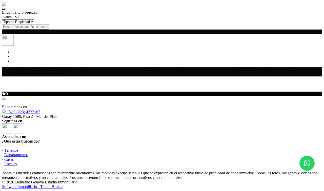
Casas (9, 159)
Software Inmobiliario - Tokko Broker (32, 186)
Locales (10, 164)
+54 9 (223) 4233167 (23, 112)
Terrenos (11, 150)
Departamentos (16, 155)
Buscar (7, 32)
